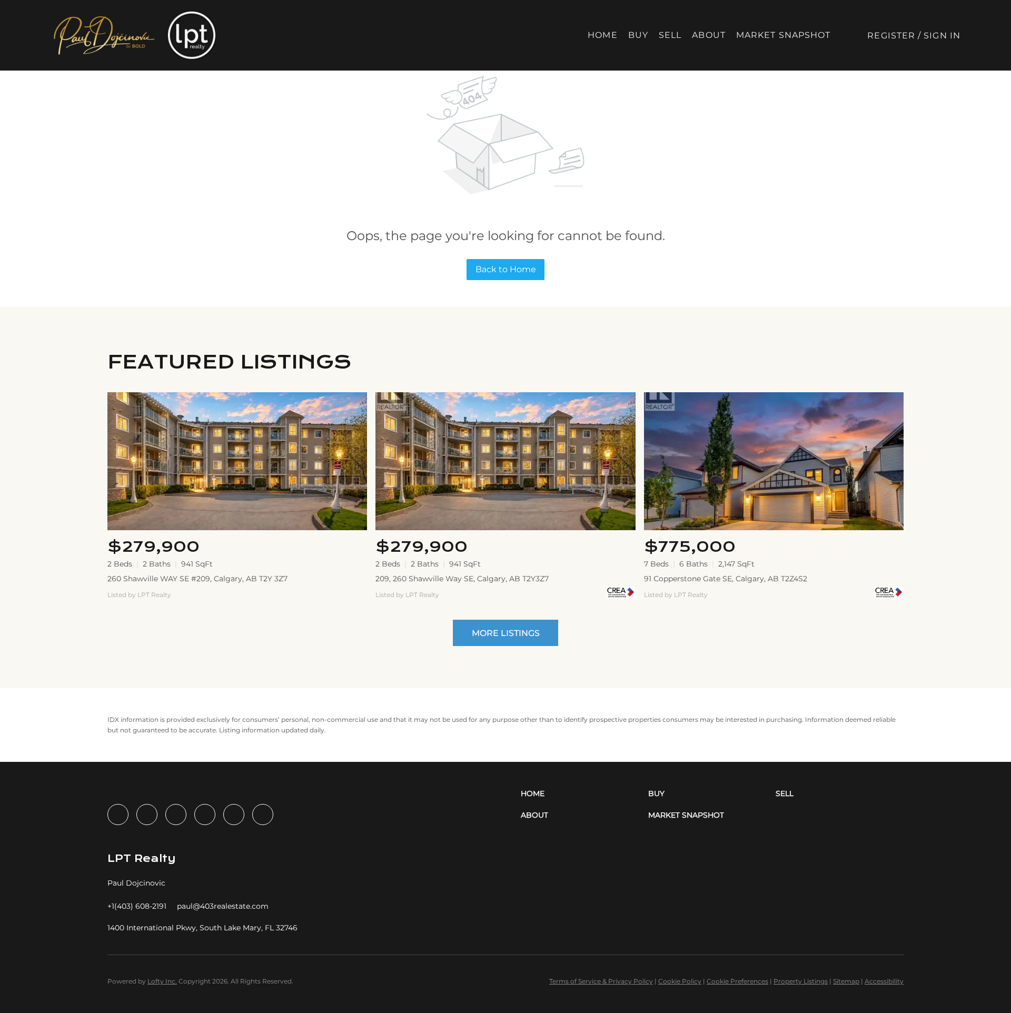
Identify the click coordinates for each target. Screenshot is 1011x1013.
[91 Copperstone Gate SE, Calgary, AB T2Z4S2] (774, 461)
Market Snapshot (783, 35)
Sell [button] (670, 35)
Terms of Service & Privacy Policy (601, 981)
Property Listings (801, 981)
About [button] (709, 35)
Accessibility (884, 981)
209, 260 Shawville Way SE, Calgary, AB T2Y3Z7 (462, 578)
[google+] (262, 814)
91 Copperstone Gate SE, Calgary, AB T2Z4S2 (725, 578)
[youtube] (233, 814)
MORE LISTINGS (506, 633)
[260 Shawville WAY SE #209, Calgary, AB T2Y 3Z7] (237, 461)
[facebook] (117, 814)
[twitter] (175, 814)
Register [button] (891, 36)
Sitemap (846, 981)
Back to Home (505, 269)
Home (602, 35)
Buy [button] (638, 35)
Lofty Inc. (162, 981)
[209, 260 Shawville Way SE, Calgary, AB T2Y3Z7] (505, 461)
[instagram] (204, 814)
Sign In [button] (942, 36)
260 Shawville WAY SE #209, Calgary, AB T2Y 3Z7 (197, 578)
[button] (103, 35)
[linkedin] (146, 814)
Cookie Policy (679, 981)
